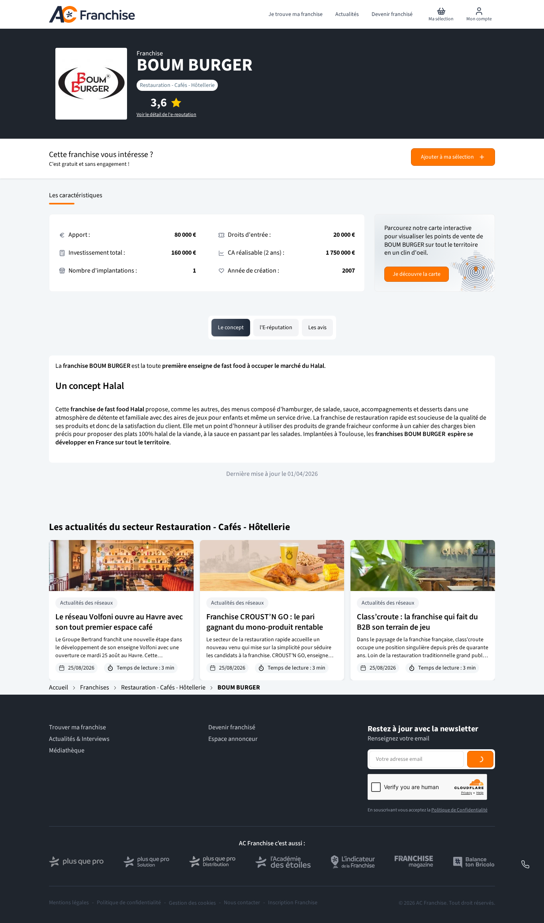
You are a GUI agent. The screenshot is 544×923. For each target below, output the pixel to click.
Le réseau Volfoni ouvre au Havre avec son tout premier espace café (119, 622)
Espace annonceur (233, 739)
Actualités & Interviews (79, 739)
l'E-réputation (276, 328)
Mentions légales (69, 903)
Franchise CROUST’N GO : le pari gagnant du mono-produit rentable (264, 622)
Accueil (58, 687)
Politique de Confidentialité (459, 810)
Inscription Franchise (292, 903)
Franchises (94, 687)
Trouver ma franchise (77, 727)
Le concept (231, 328)
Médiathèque (66, 750)
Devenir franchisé (231, 727)
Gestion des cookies (192, 903)
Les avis (317, 328)
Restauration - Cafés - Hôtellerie (177, 85)
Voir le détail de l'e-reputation (166, 115)
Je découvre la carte (416, 274)
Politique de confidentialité (129, 903)
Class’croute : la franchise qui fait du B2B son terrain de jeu (417, 622)
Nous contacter (242, 903)
